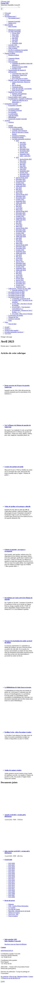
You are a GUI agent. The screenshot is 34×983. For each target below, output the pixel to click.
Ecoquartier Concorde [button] (11, 104)
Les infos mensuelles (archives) (21, 139)
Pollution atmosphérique (19, 93)
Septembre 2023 (21, 184)
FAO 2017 (11, 878)
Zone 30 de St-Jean (18, 90)
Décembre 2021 (20, 213)
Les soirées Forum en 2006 (16, 295)
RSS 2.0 (17, 978)
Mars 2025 (23, 161)
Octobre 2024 (24, 152)
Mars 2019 (19, 260)
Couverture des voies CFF (20, 73)
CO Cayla (11, 60)
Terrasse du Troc (13, 317)
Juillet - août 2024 (25, 156)
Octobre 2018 (20, 266)
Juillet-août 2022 (21, 203)
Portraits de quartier (18, 137)
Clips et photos (12, 48)
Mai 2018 (19, 273)
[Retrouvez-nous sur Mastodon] (2, 10)
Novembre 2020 (21, 231)
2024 (17, 140)
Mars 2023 (19, 193)
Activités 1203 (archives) (19, 130)
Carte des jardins (13, 115)
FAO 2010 (11, 890)
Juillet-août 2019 (21, 253)
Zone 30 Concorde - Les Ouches (22, 88)
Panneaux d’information (15, 51)
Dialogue (11, 904)
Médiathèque (12, 117)
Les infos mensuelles (14, 31)
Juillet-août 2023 (21, 186)
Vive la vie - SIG (13, 914)
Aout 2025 (23, 169)
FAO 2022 (11, 870)
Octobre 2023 (20, 182)
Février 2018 (20, 278)
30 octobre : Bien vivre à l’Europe (22, 314)
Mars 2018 (19, 277)
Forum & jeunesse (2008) (19, 67)
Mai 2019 (19, 256)
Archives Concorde (14, 319)
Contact (3, 947)
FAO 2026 (11, 863)
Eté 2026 (14, 41)
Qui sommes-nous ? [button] (10, 16)
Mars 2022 (19, 209)
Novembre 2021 (21, 214)
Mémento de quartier (14, 30)
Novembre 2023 (21, 181)
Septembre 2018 (21, 268)
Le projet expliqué (13, 109)
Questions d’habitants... (19, 135)
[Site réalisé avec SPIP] (3, 981)
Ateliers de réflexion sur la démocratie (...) (20, 101)
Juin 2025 (23, 166)
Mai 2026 (15, 38)
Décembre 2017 (20, 282)
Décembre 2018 (20, 263)
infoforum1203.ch (7, 950)
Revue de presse (10, 900)
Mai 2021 (19, 223)
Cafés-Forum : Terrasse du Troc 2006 (19, 288)
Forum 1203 (5, 3)
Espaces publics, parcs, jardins (17, 97)
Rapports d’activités (14, 21)
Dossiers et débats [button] (10, 53)
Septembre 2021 (21, 218)
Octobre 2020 (20, 233)
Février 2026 (16, 33)
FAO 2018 (11, 877)
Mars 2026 (15, 35)
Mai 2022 (19, 206)
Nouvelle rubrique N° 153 (20, 290)
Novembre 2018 (21, 265)
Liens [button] (6, 322)
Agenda (7, 14)
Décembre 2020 (20, 230)
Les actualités (12, 112)
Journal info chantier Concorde (17, 119)
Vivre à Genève (13, 916)
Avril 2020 (19, 241)
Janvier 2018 (20, 280)
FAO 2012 (11, 887)
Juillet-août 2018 (21, 270)
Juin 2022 (19, 204)
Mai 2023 (19, 189)
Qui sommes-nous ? (14, 18)
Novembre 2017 (21, 283)
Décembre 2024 (24, 149)
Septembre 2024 (24, 154)
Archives (11, 122)
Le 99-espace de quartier (15, 315)
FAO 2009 (11, 892)
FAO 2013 (11, 885)
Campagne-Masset (13, 58)
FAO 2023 (11, 868)
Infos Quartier (12, 26)
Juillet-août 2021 (21, 219)
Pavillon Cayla (16, 68)
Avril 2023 (19, 191)
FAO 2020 (11, 873)
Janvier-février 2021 (22, 228)
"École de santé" (17, 95)
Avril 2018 (19, 275)
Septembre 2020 (21, 235)
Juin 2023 (19, 188)
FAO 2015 (11, 882)
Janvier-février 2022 (22, 211)
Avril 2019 (19, 258)
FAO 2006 (11, 897)
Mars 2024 (23, 147)
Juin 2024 (23, 142)
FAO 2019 (11, 875)
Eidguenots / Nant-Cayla (19, 75)
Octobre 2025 (24, 172)
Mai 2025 (22, 164)
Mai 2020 (19, 240)
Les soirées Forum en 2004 (16, 292)
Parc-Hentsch (16, 77)
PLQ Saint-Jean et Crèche (20, 78)
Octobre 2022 (20, 199)
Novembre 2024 (24, 151)
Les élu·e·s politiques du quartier (18, 50)
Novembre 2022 (21, 198)
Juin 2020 (19, 238)
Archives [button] (7, 120)
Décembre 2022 (20, 196)
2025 (17, 157)
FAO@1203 (8, 859)
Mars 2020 (19, 243)
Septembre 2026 (17, 43)
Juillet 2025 (23, 167)
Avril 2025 (23, 162)
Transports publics (17, 87)
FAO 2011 (11, 888)
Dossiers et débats (13, 55)
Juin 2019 (19, 255)
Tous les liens (12, 324)
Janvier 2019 (20, 261)
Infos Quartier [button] (9, 25)
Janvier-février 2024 (22, 177)
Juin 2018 (19, 272)
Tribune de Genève (14, 912)
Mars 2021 (19, 226)
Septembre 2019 (21, 251)
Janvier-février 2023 (22, 194)
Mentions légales (22, 976)
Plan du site (12, 976)
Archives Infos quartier (15, 127)
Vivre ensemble (13, 62)
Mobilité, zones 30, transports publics (19, 80)
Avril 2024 (23, 144)
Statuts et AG (12, 23)
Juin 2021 (19, 221)
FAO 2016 (11, 880)
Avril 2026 (15, 36)
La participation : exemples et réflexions (20, 98)
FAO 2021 (11, 871)
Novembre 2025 (24, 174)
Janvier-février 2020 (22, 245)
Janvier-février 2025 (26, 159)
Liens (10, 320)
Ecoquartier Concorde (14, 105)
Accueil (7, 327)
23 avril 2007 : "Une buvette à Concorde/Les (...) (21, 307)
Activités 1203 (12, 45)
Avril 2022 (19, 208)
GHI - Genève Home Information (18, 906)
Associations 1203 (13, 46)
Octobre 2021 (20, 216)
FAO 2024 (11, 866)
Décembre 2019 (20, 246)
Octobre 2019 (20, 250)
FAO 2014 (11, 883)
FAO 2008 (11, 893)
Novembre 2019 (21, 248)
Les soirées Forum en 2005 (16, 293)
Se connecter (4, 976)
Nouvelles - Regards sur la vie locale (19, 911)
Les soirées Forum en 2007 (16, 297)
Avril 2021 (19, 224)
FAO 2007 (11, 895)
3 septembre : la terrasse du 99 (21, 298)
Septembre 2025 (24, 171)
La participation (13, 114)
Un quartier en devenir (15, 110)
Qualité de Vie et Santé (15, 92)
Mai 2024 (22, 146)
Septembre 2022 (21, 201)
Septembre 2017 (21, 287)
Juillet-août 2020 (21, 236)
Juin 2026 (15, 40)
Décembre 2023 (20, 179)
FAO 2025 (11, 865)
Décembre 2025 (24, 176)
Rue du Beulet (16, 85)
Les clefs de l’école (14, 909)
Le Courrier (11, 907)
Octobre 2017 (20, 285)
